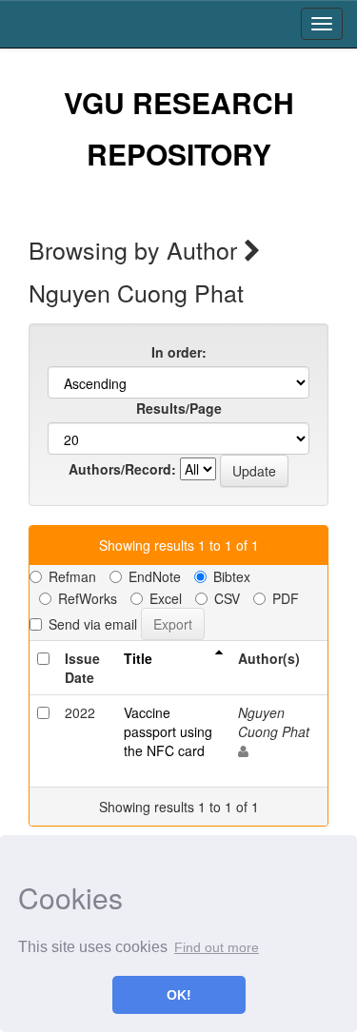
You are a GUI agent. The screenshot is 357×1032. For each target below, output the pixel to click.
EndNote (155, 576)
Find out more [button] (216, 947)
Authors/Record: (122, 468)
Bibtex (231, 576)
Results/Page (179, 408)
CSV (227, 598)
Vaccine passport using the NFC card (168, 731)
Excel (165, 598)
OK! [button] (179, 995)
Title (138, 658)
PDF (285, 598)
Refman (72, 576)
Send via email (93, 623)
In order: (179, 351)
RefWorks (87, 598)
